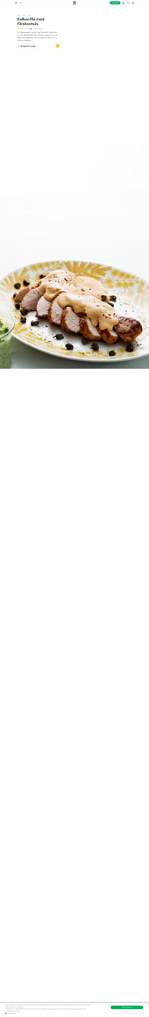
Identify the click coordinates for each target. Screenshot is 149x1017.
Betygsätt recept (28, 46)
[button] (50, 1013)
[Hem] (74, 3)
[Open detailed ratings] (43, 28)
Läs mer (17, 1011)
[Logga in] (133, 3)
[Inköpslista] (128, 3)
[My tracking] (123, 3)
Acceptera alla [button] (127, 1007)
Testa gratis (115, 3)
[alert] (74, 1009)
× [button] (147, 1004)
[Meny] (16, 3)
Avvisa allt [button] (127, 1012)
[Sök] (21, 3)
